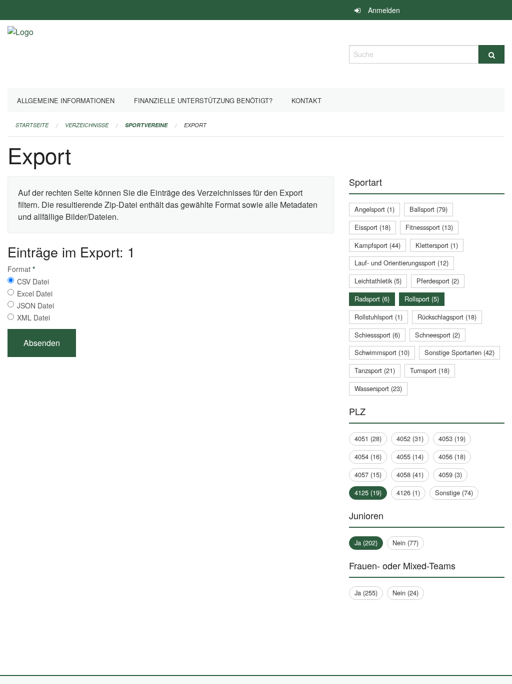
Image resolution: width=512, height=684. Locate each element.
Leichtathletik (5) (378, 280)
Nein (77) (405, 542)
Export (195, 125)
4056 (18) (452, 456)
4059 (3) (450, 474)
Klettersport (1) (437, 245)
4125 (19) (368, 492)
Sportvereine (146, 125)
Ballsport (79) (429, 209)
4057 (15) (368, 474)
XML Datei (33, 317)
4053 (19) (452, 438)
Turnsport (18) (430, 370)
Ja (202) (366, 542)
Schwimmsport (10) (382, 352)
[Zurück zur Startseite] (21, 53)
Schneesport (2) (437, 334)
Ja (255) (366, 592)
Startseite (32, 125)
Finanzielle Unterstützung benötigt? (203, 100)
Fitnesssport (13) (429, 227)
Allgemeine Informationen (65, 100)
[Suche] (491, 54)
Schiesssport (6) (377, 334)
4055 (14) (410, 456)
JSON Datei (35, 305)
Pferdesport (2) (437, 280)
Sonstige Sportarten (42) (459, 352)
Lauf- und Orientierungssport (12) (401, 262)
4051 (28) (368, 438)
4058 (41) (410, 474)
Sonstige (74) (454, 492)
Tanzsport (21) (374, 370)
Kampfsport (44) (377, 245)
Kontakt (307, 100)
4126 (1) (408, 492)
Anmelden (384, 10)
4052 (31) (410, 438)
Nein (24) (405, 592)
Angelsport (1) (374, 209)
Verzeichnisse (86, 125)
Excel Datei (34, 293)
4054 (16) (368, 456)
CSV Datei (33, 281)
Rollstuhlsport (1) (378, 316)
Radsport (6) (372, 298)
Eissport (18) (372, 227)
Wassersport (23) (378, 388)
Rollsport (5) (421, 298)
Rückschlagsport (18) (447, 316)
